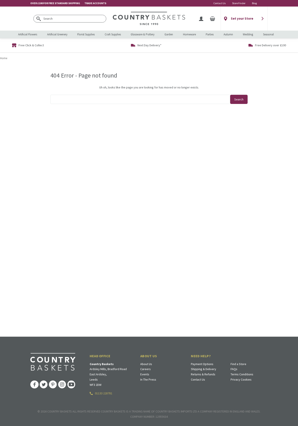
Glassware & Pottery (142, 34)
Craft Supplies (113, 34)
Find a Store (238, 364)
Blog (254, 3)
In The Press (148, 379)
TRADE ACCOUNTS (95, 3)
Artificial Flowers (27, 34)
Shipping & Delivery (203, 369)
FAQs (234, 369)
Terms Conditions (242, 374)
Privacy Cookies (241, 379)
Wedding (248, 34)
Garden (168, 34)
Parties (210, 34)
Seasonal (268, 34)
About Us (146, 364)
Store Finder (238, 3)
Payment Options (202, 364)
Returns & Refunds (203, 374)
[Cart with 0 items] (212, 18)
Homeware (189, 34)
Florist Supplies (86, 34)
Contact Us (219, 3)
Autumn (228, 34)
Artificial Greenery (57, 34)
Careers (145, 369)
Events (144, 374)
